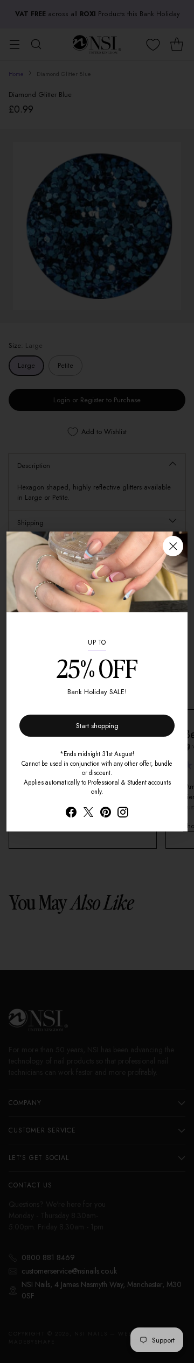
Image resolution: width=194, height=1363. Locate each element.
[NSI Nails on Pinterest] (105, 813)
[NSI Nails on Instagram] (122, 813)
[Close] (173, 546)
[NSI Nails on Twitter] (88, 813)
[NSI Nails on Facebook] (71, 813)
